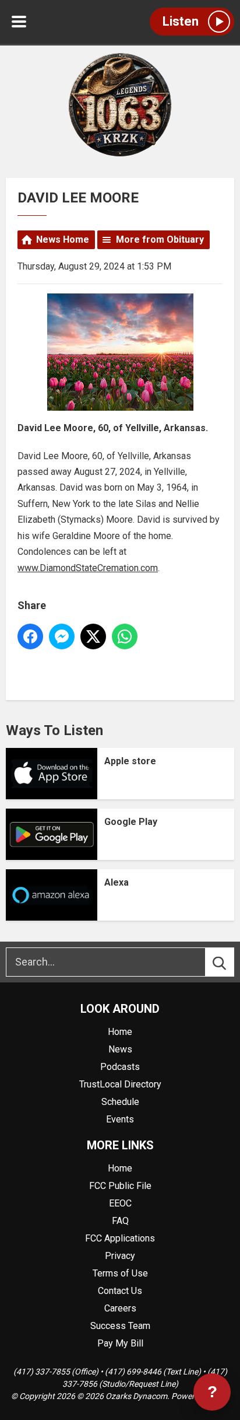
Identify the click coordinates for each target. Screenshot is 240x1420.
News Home (62, 239)
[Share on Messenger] (62, 636)
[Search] (230, 962)
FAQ (120, 1220)
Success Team (120, 1325)
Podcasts (120, 1066)
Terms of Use (120, 1273)
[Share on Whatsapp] (124, 636)
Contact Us (120, 1290)
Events (120, 1119)
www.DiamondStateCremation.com (87, 567)
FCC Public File (120, 1185)
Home (120, 1031)
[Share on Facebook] (30, 636)
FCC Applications (120, 1238)
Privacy (120, 1255)
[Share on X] (93, 636)
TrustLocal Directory (120, 1084)
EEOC (120, 1203)
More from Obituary (160, 239)
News (120, 1049)
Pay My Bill (120, 1343)
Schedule (120, 1101)
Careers (120, 1308)
